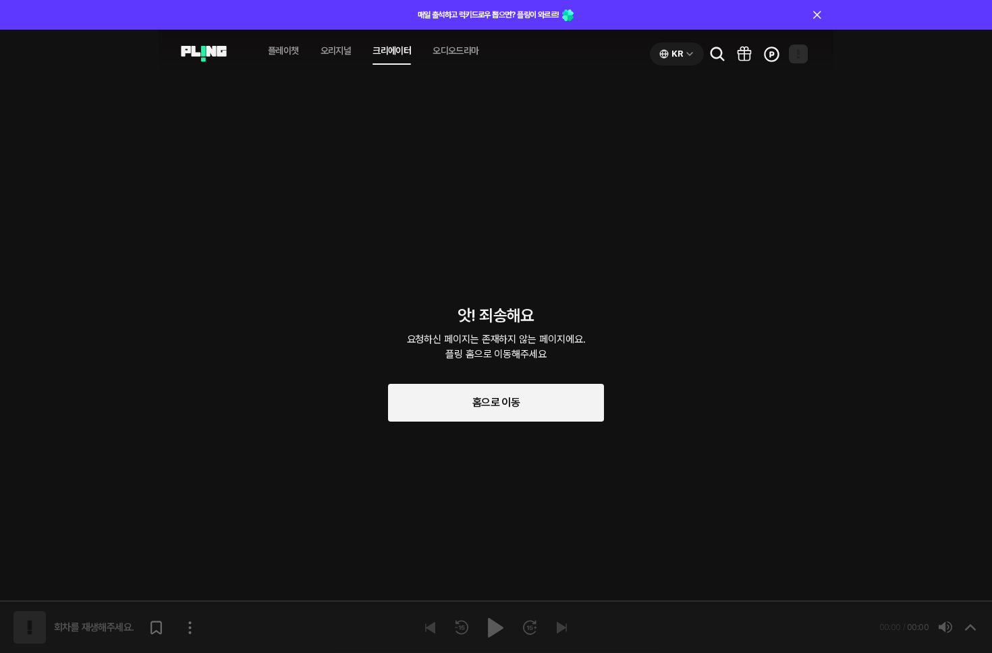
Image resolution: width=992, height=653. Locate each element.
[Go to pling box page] (744, 53)
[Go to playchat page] (203, 54)
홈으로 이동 (496, 402)
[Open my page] (798, 53)
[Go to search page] (717, 53)
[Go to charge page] (771, 53)
